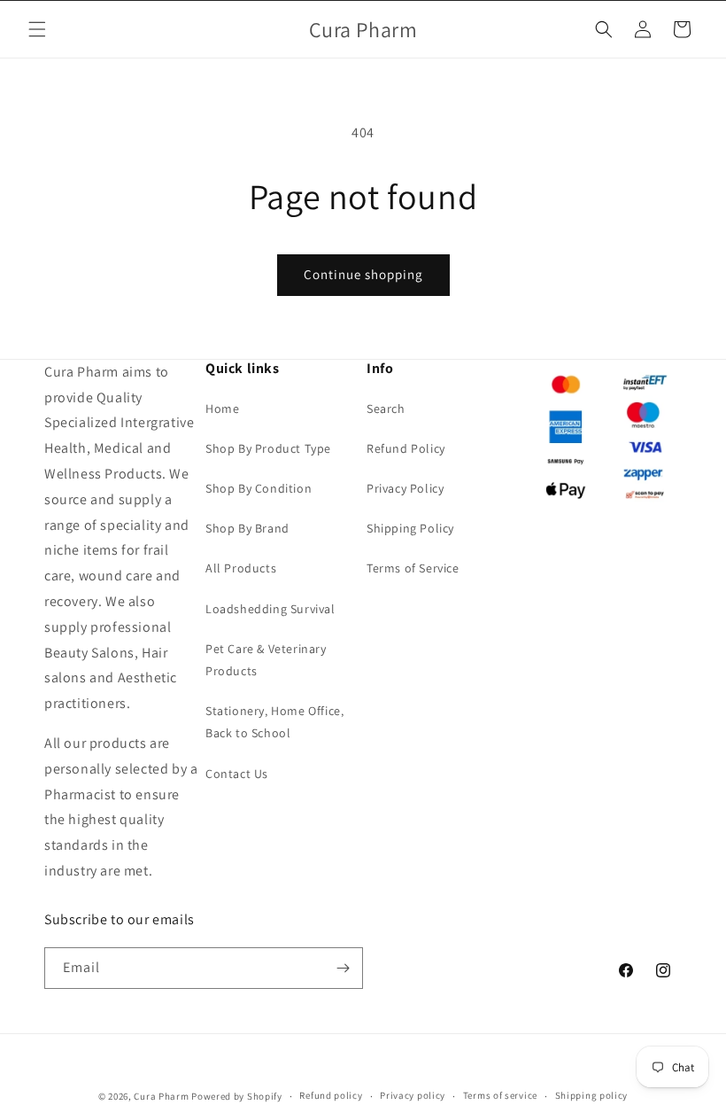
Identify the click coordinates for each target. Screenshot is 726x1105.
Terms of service (500, 1095)
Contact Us (236, 774)
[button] (37, 29)
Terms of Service (413, 568)
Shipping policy (592, 1095)
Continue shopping (363, 274)
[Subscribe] (342, 968)
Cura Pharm (161, 1096)
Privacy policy (412, 1095)
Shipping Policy (410, 528)
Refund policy (330, 1095)
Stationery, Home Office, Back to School (274, 722)
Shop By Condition (258, 488)
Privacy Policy (405, 488)
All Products (240, 568)
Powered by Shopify (236, 1096)
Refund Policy (406, 448)
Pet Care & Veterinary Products (266, 660)
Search (386, 408)
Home (222, 408)
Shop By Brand (247, 528)
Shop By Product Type (268, 448)
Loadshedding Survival (270, 609)
